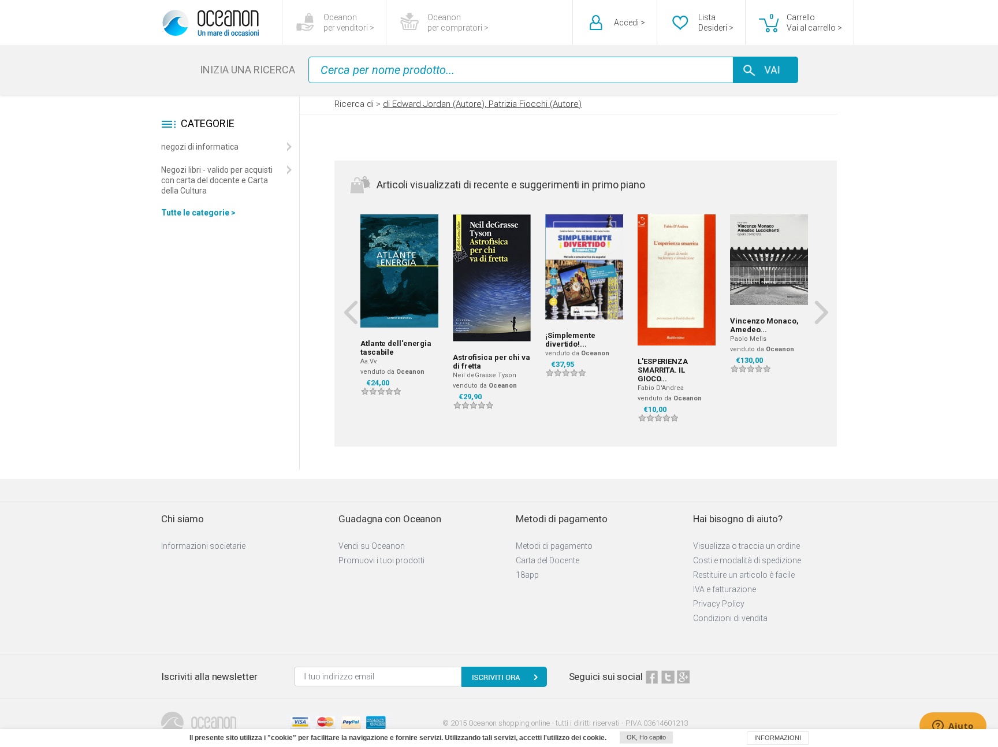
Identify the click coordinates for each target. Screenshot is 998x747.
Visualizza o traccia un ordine (746, 546)
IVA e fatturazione (724, 589)
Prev (350, 312)
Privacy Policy (718, 603)
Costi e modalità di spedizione (747, 560)
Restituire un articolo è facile (744, 574)
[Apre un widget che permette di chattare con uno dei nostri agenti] (952, 726)
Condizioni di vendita (730, 618)
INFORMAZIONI (777, 737)
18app (527, 574)
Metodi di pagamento (554, 546)
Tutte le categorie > (198, 212)
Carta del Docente (547, 560)
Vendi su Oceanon (371, 546)
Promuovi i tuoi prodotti (381, 560)
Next (821, 312)
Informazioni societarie (203, 546)
